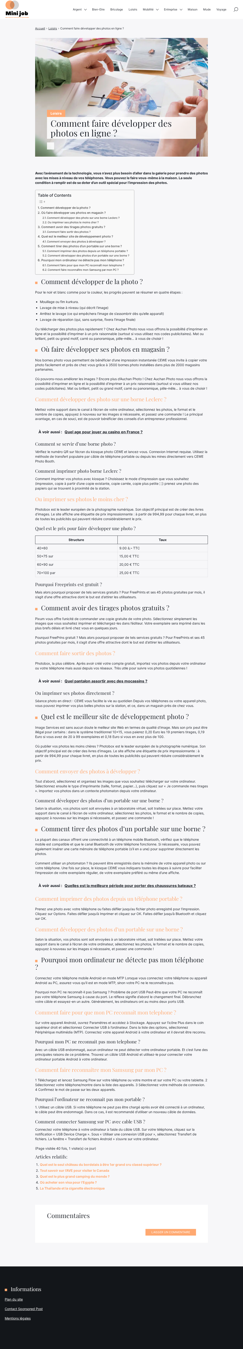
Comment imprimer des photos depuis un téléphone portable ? (87, 251)
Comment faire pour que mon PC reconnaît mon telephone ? (85, 265)
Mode (207, 9)
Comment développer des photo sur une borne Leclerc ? (83, 217)
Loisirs (133, 9)
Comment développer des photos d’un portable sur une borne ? (88, 255)
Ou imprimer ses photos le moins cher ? (73, 222)
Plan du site (14, 1299)
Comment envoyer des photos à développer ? (76, 241)
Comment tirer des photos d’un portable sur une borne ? (81, 246)
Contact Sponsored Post (24, 1309)
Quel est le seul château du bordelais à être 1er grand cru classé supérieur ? (101, 1164)
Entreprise (170, 9)
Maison (192, 9)
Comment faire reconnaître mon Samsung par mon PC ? (83, 269)
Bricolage (116, 9)
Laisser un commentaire (170, 1232)
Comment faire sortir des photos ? (69, 231)
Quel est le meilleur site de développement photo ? (77, 236)
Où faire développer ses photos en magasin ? (73, 213)
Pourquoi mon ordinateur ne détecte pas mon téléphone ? (82, 260)
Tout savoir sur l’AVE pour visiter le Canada (74, 1170)
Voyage (221, 9)
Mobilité (148, 9)
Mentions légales (18, 1318)
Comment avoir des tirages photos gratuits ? (73, 227)
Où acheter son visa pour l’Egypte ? (68, 1182)
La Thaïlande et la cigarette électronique (72, 1188)
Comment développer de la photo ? (66, 208)
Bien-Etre (98, 9)
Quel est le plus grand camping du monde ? (75, 1176)
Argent (77, 9)
